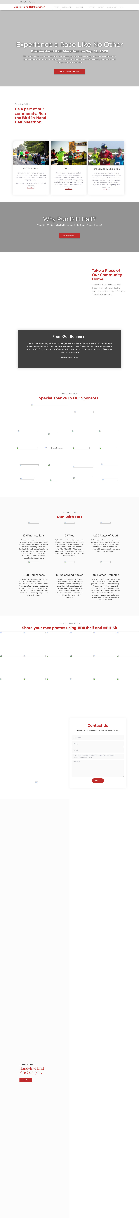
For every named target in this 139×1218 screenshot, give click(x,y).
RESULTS (101, 7)
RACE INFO (79, 7)
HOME (56, 7)
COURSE (91, 7)
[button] (24, 350)
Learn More (26, 1080)
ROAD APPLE (111, 7)
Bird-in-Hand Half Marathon (29, 7)
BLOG (121, 7)
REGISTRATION (67, 7)
